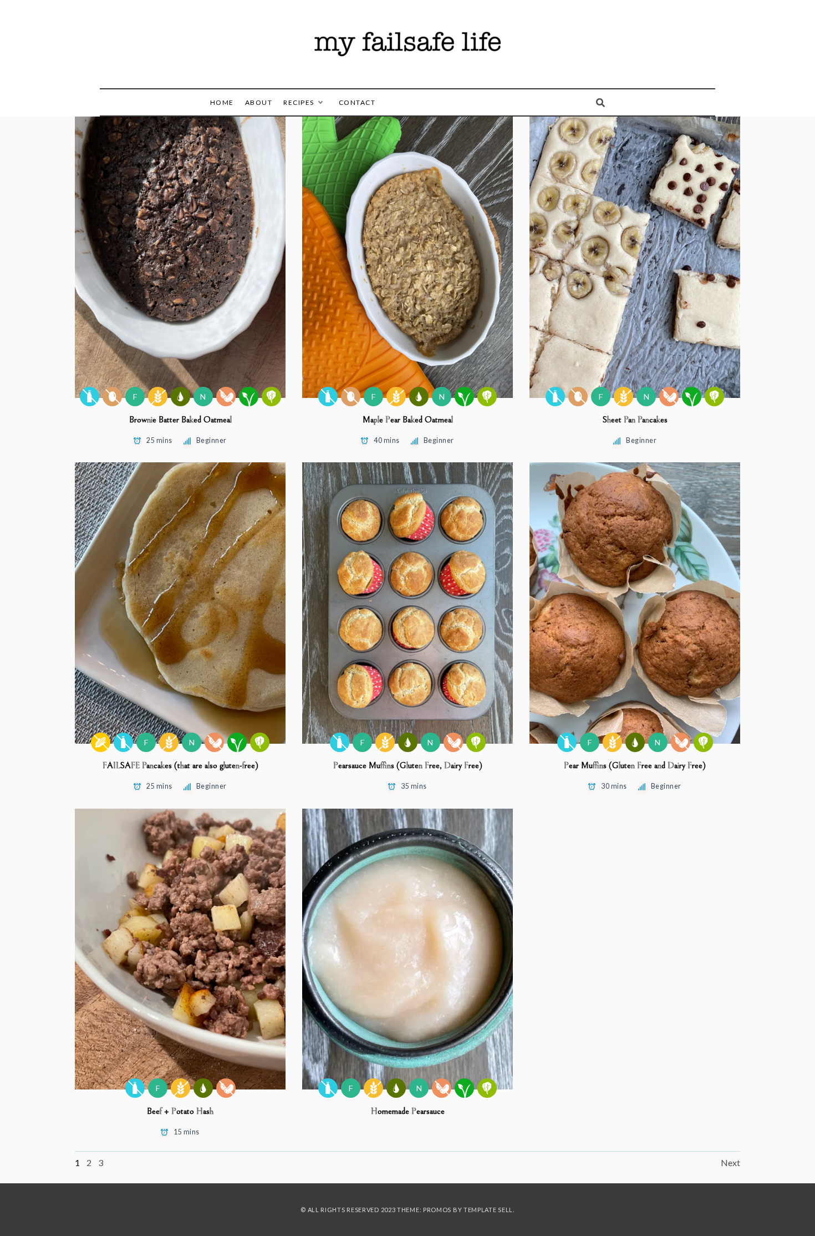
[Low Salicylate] (180, 396)
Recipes (298, 102)
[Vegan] (248, 396)
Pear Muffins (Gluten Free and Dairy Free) (635, 765)
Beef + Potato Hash (180, 1111)
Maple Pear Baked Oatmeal (408, 420)
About (259, 102)
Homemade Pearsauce (408, 1111)
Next (730, 1162)
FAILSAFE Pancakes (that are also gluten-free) (180, 765)
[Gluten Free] (157, 396)
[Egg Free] (112, 396)
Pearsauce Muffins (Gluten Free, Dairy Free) (407, 765)
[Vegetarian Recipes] (271, 396)
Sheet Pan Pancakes (635, 420)
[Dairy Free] (89, 396)
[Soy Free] (226, 396)
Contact (357, 102)
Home (222, 102)
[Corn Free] (100, 742)
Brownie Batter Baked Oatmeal (180, 420)
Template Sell (488, 1209)
